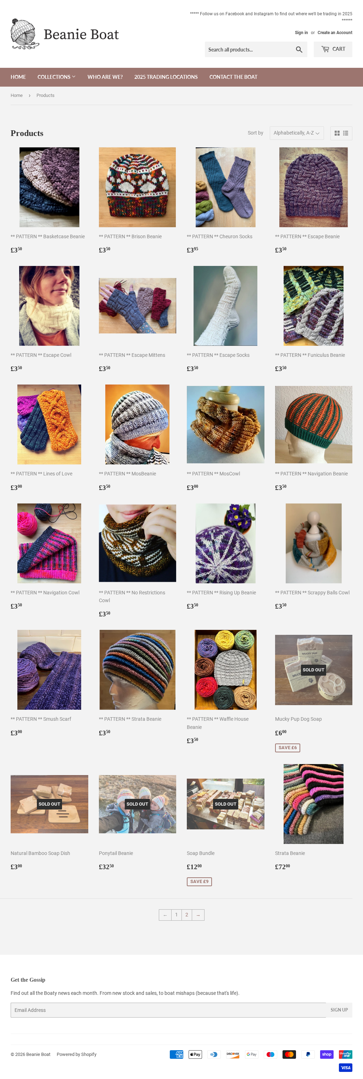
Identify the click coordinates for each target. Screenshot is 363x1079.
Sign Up (339, 1010)
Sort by (255, 133)
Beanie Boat (38, 1054)
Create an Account (335, 32)
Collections (55, 77)
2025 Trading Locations (166, 77)
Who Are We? (105, 77)
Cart (338, 49)
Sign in (301, 32)
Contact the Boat (233, 77)
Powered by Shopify (76, 1054)
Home (18, 77)
